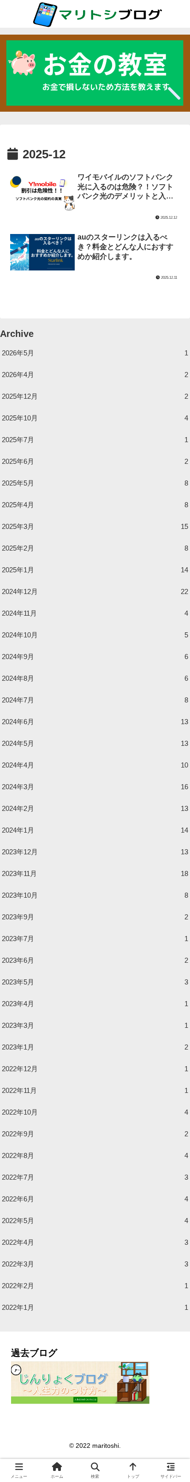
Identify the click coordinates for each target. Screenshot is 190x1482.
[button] (170, 1211)
